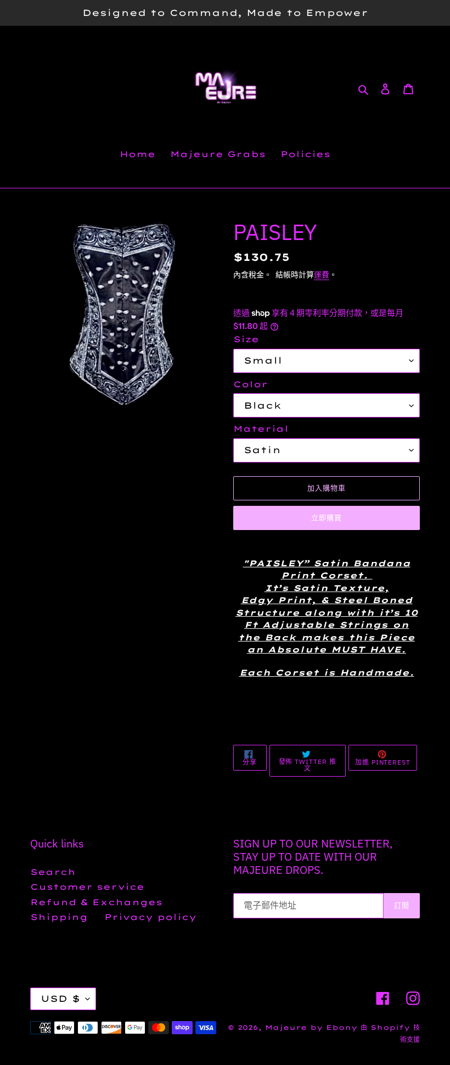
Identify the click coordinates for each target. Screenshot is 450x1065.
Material (261, 428)
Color (250, 384)
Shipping (59, 917)
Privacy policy (150, 917)
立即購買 (326, 517)
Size (246, 339)
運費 (321, 274)
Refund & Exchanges (96, 902)
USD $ (60, 998)
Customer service (87, 887)
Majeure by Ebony (313, 1027)
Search (53, 872)
